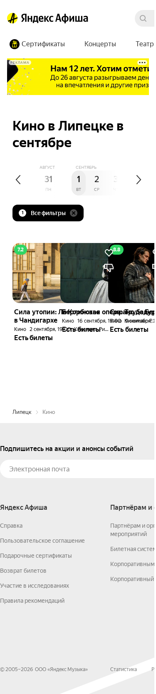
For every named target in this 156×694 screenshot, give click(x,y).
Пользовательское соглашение (42, 540)
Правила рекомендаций (32, 600)
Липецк (22, 412)
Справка (11, 525)
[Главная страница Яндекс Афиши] (12, 18)
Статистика (123, 669)
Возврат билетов (23, 570)
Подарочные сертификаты (36, 555)
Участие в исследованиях (34, 585)
